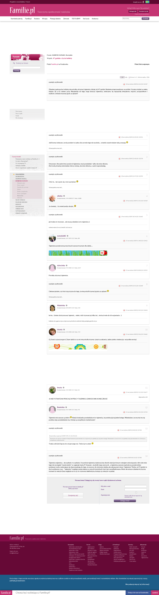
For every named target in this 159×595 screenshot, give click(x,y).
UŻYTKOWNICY (20, 211)
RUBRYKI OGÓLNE (58, 55)
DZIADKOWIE (20, 206)
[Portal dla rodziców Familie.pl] (22, 14)
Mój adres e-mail (105, 486)
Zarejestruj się (143, 11)
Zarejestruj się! (73, 495)
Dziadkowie (91, 559)
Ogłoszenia (91, 547)
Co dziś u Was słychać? (22, 161)
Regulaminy (117, 550)
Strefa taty (91, 561)
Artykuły (144, 550)
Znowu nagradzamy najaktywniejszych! (26, 167)
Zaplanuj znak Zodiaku (75, 570)
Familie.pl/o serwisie (22, 187)
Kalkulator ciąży (73, 552)
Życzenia (144, 556)
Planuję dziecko (55, 19)
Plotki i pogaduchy (22, 191)
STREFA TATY (20, 208)
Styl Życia (132, 559)
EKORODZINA (20, 176)
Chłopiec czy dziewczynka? (77, 556)
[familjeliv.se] (147, 2)
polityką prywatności (17, 581)
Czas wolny (132, 561)
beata (59, 387)
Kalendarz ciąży (73, 550)
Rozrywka (69, 55)
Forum (49, 55)
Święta (131, 556)
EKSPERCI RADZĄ (21, 178)
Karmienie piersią (16, 19)
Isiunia (60, 329)
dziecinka (61, 265)
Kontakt (116, 547)
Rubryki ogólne (92, 552)
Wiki (142, 554)
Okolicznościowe (105, 554)
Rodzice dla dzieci (74, 568)
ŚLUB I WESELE (20, 200)
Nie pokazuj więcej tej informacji (137, 584)
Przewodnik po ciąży (75, 548)
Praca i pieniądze (21, 193)
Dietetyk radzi (21, 183)
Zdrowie (66, 19)
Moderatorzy (118, 552)
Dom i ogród (20, 185)
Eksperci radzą (92, 550)
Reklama (116, 548)
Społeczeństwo (104, 550)
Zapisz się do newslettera (142, 14)
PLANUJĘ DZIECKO (21, 202)
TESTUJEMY (76, 19)
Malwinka (61, 305)
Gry (70, 563)
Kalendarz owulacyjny (75, 547)
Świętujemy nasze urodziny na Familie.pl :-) (27, 159)
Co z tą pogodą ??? (21, 163)
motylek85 (61, 236)
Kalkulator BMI (73, 561)
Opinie (102, 547)
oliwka (60, 196)
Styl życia (86, 19)
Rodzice (37, 19)
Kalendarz (72, 566)
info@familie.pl (14, 553)
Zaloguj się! (133, 11)
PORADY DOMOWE (21, 213)
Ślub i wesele (91, 554)
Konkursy (95, 19)
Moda (18, 189)
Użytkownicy (91, 563)
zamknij (155, 593)
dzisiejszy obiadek (20, 165)
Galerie (143, 552)
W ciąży (44, 19)
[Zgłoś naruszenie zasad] (124, 84)
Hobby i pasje (103, 552)
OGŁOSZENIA (20, 174)
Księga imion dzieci (74, 557)
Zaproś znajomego (119, 556)
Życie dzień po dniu (105, 548)
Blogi (142, 548)
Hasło (102, 489)
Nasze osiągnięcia (119, 559)
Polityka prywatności (120, 561)
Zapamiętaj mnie (105, 495)
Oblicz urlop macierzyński (76, 554)
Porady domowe (92, 565)
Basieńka (61, 407)
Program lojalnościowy (120, 554)
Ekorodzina (91, 548)
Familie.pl (28, 19)
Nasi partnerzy (118, 557)
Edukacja (71, 565)
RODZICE (18, 204)
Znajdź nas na (137, 2)
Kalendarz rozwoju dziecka (77, 559)
